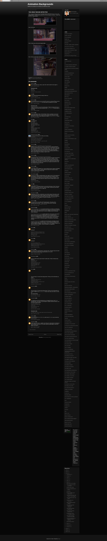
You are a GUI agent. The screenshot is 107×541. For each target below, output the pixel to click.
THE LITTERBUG (68, 347)
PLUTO (66, 269)
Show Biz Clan (33, 192)
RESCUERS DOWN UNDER (70, 289)
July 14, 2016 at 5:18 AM (35, 117)
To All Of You (67, 393)
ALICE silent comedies (69, 74)
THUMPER (67, 391)
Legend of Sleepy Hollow (69, 197)
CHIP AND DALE (68, 116)
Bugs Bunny (67, 105)
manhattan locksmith (34, 96)
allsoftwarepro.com (34, 260)
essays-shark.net (50, 108)
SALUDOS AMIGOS (68, 298)
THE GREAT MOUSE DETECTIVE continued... (70, 506)
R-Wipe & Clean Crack (34, 282)
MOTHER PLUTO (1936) (71, 483)
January (68, 526)
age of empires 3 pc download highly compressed (39, 204)
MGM (66, 212)
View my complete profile (73, 13)
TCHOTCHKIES (67, 320)
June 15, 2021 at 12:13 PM (35, 236)
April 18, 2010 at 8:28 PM (35, 86)
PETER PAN (67, 261)
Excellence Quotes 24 (34, 137)
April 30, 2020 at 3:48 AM (35, 153)
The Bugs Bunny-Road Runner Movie (71, 325)
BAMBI (66, 87)
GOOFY (66, 163)
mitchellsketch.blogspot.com (70, 48)
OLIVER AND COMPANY (69, 238)
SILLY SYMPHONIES (68, 303)
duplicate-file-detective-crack (35, 262)
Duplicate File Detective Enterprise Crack (37, 281)
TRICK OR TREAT (68, 402)
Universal (66, 409)
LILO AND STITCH (68, 199)
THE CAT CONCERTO (69, 327)
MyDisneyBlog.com (68, 51)
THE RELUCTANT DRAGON (70, 361)
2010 (67, 473)
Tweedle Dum (67, 405)
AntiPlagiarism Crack (34, 280)
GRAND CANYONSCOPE (69, 165)
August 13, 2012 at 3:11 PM (35, 97)
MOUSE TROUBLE (68, 230)
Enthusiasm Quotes (34, 134)
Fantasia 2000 (67, 147)
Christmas (66, 118)
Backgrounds (67, 85)
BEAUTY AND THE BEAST (69, 89)
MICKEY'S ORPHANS (68, 223)
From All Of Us (67, 151)
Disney (66, 133)
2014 (67, 471)
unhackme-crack (33, 261)
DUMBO (66, 140)
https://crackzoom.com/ (35, 189)
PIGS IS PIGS (67, 265)
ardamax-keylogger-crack (35, 264)
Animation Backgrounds (40, 4)
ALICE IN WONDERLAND (69, 73)
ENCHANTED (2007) (70, 521)
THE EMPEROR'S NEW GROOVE (71, 331)
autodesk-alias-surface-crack (35, 304)
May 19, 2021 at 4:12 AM (35, 225)
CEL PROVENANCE (68, 113)
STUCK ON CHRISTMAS (69, 316)
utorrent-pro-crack (34, 307)
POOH (66, 278)
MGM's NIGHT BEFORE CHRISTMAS (71, 214)
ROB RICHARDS (73, 11)
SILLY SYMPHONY (68, 305)
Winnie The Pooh (68, 422)
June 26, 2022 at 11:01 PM (35, 319)
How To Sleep (67, 183)
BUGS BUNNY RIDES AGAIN (70, 107)
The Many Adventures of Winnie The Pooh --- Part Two (71, 519)
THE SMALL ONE (68, 368)
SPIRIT (66, 312)
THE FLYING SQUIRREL (69, 332)
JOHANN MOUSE (68, 190)
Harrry (32, 269)
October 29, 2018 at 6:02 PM (35, 132)
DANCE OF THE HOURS (69, 131)
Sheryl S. (32, 83)
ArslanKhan (33, 321)
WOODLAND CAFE (68, 424)
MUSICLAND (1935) (70, 487)
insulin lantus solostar (34, 167)
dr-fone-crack (33, 305)
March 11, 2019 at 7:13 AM (35, 142)
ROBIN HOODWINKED (69, 294)
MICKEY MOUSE (68, 216)
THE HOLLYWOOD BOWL (69, 338)
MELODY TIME (67, 208)
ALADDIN (66, 71)
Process (66, 283)
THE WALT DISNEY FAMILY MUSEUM (71, 44)
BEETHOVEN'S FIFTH (69, 93)
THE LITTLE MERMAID (69, 349)
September (69, 474)
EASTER (66, 142)
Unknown (32, 112)
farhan (32, 227)
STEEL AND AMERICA (69, 314)
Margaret (66, 205)
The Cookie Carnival (68, 329)
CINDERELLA (67, 124)
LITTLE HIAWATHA (68, 201)
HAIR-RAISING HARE (68, 168)
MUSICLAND (67, 236)
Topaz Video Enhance (34, 185)
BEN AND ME (67, 94)
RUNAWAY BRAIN (68, 296)
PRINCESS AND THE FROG (70, 281)
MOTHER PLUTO (68, 227)
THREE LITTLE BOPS (69, 389)
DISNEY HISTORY (68, 35)
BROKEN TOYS (67, 102)
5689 (32, 119)
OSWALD (66, 247)
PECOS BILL (67, 256)
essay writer (33, 90)
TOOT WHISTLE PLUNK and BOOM (71, 396)
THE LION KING (67, 345)
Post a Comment (32, 329)
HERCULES (67, 176)
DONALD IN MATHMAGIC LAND (70, 138)
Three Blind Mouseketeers (69, 387)
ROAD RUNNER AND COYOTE (70, 292)
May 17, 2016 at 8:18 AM (35, 103)
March (68, 523)
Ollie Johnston (67, 239)
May (68, 480)
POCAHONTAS (67, 274)
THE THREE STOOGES (69, 377)
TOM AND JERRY (68, 394)
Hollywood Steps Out (68, 177)
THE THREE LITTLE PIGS (69, 375)
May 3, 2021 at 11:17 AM (35, 205)
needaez (32, 315)
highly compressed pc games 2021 (36, 252)
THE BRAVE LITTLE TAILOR (70, 323)
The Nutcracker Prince (69, 353)
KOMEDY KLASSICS (68, 33)
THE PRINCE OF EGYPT (69, 355)
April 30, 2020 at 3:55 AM (35, 164)
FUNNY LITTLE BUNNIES (69, 155)
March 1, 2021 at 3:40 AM (35, 198)
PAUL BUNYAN (67, 254)
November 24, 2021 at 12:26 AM (36, 267)
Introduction (67, 188)
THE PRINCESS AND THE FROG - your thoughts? (71, 496)
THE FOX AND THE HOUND (70, 334)
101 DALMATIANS (68, 61)
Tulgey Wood (67, 53)
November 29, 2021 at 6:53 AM (36, 284)
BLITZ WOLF (67, 100)
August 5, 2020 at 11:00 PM (35, 181)
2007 (67, 531)
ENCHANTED (67, 144)
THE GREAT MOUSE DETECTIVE (36, 78)
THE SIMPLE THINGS (69, 364)
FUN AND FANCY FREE (69, 153)
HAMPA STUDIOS (68, 172)
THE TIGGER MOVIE (68, 379)
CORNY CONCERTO (68, 129)
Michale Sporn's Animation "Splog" (71, 50)
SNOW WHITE (67, 309)
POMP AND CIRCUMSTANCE (70, 276)
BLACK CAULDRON (68, 98)
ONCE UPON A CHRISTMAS (70, 241)
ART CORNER (67, 82)
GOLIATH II (67, 161)
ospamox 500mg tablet (34, 180)
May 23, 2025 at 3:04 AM (35, 327)
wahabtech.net (42, 291)
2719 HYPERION (68, 37)
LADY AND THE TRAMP (69, 196)
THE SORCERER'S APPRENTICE (71, 370)
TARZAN (66, 318)
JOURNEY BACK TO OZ (69, 192)
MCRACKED (33, 207)
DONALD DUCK (67, 136)
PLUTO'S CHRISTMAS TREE (70, 270)
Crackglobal (33, 298)
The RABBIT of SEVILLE (69, 359)
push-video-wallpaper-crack (35, 303)
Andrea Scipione (68, 78)
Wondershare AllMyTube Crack (36, 279)
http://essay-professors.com (37, 102)
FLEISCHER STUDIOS (69, 149)
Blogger (59, 538)
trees (66, 400)
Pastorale (66, 250)
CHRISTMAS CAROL (68, 120)
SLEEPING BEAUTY (68, 307)
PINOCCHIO (67, 267)
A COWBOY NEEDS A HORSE (70, 66)
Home (45, 334)
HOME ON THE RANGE (69, 179)
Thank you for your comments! (70, 501)
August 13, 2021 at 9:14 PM (35, 254)
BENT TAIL (67, 96)
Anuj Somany (33, 136)
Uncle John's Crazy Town (69, 46)
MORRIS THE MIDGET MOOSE (70, 225)
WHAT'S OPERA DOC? (69, 416)
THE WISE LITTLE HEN (69, 385)
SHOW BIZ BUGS (68, 301)
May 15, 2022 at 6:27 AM (35, 313)
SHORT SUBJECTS (68, 300)
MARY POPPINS (68, 207)
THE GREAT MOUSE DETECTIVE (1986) (70, 516)
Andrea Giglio (67, 76)
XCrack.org (33, 278)
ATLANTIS (68, 491)
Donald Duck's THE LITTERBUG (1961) (71, 514)
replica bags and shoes (43, 312)
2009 (67, 528)
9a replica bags (49, 312)
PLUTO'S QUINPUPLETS (69, 272)
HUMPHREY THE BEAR (69, 185)
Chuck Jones (67, 122)
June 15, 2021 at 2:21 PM (35, 247)
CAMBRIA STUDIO (68, 111)
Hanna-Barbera (67, 174)
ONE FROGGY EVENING (69, 245)
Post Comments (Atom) (47, 337)
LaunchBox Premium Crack (35, 221)
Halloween (66, 170)
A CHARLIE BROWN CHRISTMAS (71, 64)
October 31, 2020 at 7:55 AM (35, 190)
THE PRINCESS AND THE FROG (71, 357)
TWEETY (66, 407)
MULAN (66, 234)
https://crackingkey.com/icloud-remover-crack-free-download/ (41, 156)
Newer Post (31, 334)
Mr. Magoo (67, 232)
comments (66, 127)
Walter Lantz (67, 413)
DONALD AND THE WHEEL (70, 135)
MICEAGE (66, 42)
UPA (65, 411)
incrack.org (33, 286)
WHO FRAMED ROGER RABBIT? (71, 418)
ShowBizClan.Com (54, 197)
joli (31, 94)
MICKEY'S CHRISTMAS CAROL (70, 219)
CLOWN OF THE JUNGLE (69, 125)
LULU (66, 203)
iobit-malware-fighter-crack (35, 263)
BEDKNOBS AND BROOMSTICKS (71, 91)
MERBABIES (67, 210)
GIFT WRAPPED (68, 156)
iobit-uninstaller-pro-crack (35, 306)
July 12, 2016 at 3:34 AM (35, 110)
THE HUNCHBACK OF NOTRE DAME (71, 340)
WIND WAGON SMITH (69, 420)
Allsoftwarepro (33, 256)
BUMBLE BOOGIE (68, 109)
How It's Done (67, 181)
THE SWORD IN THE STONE (70, 372)
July (68, 477)
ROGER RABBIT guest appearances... (71, 493)
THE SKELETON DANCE (69, 366)
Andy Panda (67, 80)
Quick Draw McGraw (68, 285)
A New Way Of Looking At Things (70, 55)
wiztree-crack (33, 265)
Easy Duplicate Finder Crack (35, 294)
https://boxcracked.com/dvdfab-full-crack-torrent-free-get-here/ (41, 145)
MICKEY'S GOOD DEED (69, 221)
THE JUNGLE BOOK (68, 343)
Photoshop (67, 263)
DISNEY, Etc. (67, 39)
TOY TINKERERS (68, 398)
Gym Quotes (41, 137)
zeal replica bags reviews (35, 312)
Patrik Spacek (67, 252)
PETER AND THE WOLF (69, 258)
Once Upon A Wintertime (69, 243)
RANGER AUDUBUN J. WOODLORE (71, 287)
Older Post (59, 334)
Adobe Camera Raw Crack (35, 326)
